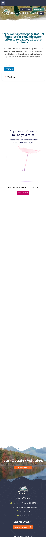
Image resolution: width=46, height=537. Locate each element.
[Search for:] (17, 65)
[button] (3, 3)
